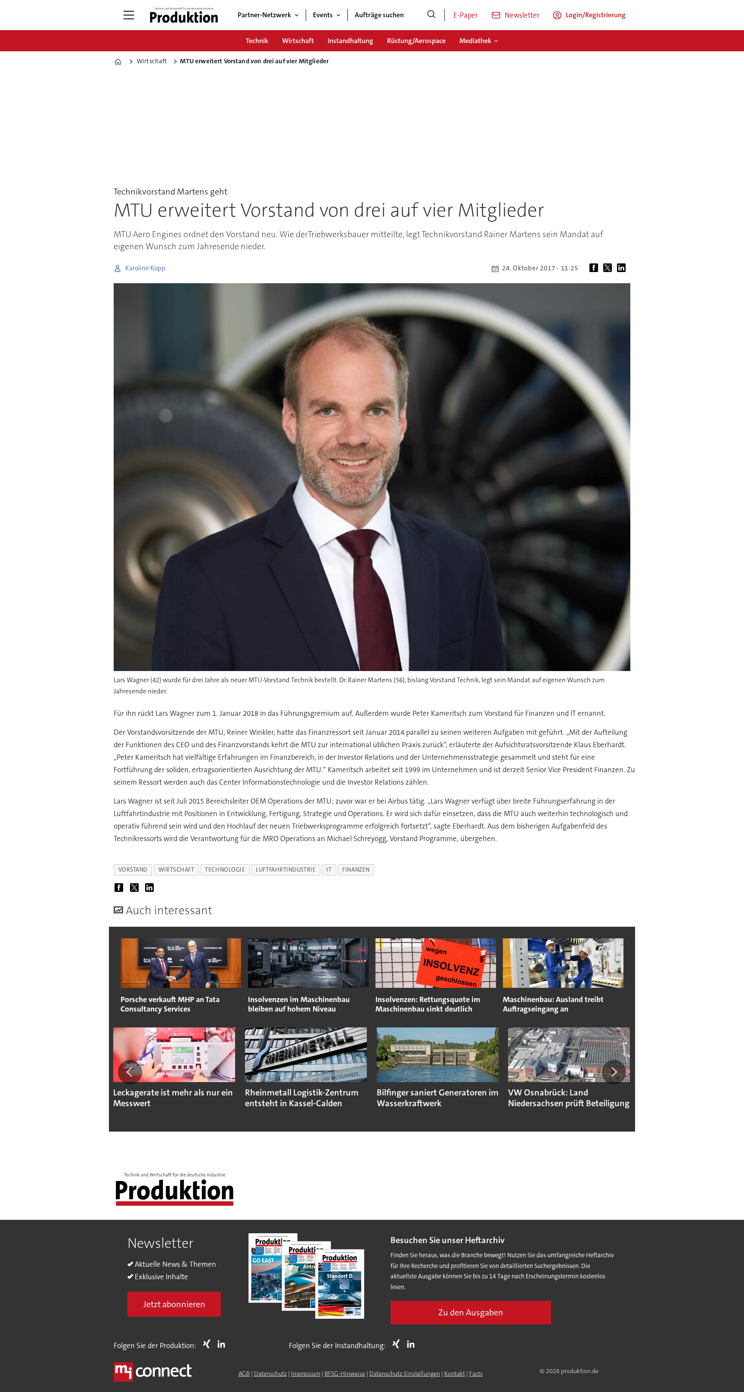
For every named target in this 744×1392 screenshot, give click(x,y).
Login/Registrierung (596, 14)
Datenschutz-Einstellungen (404, 1373)
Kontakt (454, 1373)
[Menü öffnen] (129, 15)
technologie (225, 869)
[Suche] (431, 15)
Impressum (305, 1373)
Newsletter (522, 15)
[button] (130, 1072)
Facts (476, 1373)
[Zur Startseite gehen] (183, 15)
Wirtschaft (298, 40)
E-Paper (465, 15)
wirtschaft (176, 869)
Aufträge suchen (379, 14)
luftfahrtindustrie (286, 869)
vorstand (133, 869)
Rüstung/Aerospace (416, 40)
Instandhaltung (350, 40)
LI (223, 1343)
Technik (257, 40)
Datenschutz (270, 1373)
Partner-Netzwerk (264, 14)
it (329, 869)
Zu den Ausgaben (470, 1312)
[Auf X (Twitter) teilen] (609, 268)
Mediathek (475, 40)
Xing (208, 1343)
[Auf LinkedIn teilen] (623, 268)
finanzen (355, 869)
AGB (244, 1373)
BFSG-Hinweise (345, 1373)
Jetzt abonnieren (174, 1304)
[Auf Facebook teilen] (595, 268)
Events (323, 14)
